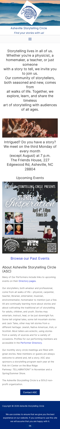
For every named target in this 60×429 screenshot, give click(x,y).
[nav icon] (30, 39)
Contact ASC (30, 392)
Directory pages (27, 281)
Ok (30, 426)
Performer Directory (31, 342)
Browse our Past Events (30, 258)
